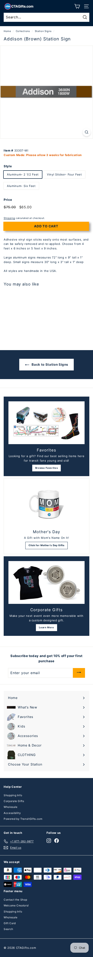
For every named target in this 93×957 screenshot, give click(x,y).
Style (8, 166)
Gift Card (10, 923)
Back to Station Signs (49, 364)
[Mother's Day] (46, 504)
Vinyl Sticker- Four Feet (64, 174)
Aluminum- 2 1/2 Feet (23, 174)
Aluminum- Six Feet (21, 186)
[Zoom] (87, 132)
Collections (23, 31)
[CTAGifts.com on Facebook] (56, 840)
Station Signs (43, 31)
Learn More (46, 627)
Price (8, 199)
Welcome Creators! (16, 905)
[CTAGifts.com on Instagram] (48, 840)
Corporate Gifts (14, 801)
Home (7, 31)
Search (8, 929)
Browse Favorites (46, 467)
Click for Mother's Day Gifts (46, 545)
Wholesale (11, 807)
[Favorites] (46, 422)
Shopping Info (13, 795)
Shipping (9, 218)
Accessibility (12, 813)
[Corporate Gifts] (46, 582)
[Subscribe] (79, 673)
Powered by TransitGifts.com (23, 818)
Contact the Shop (15, 899)
